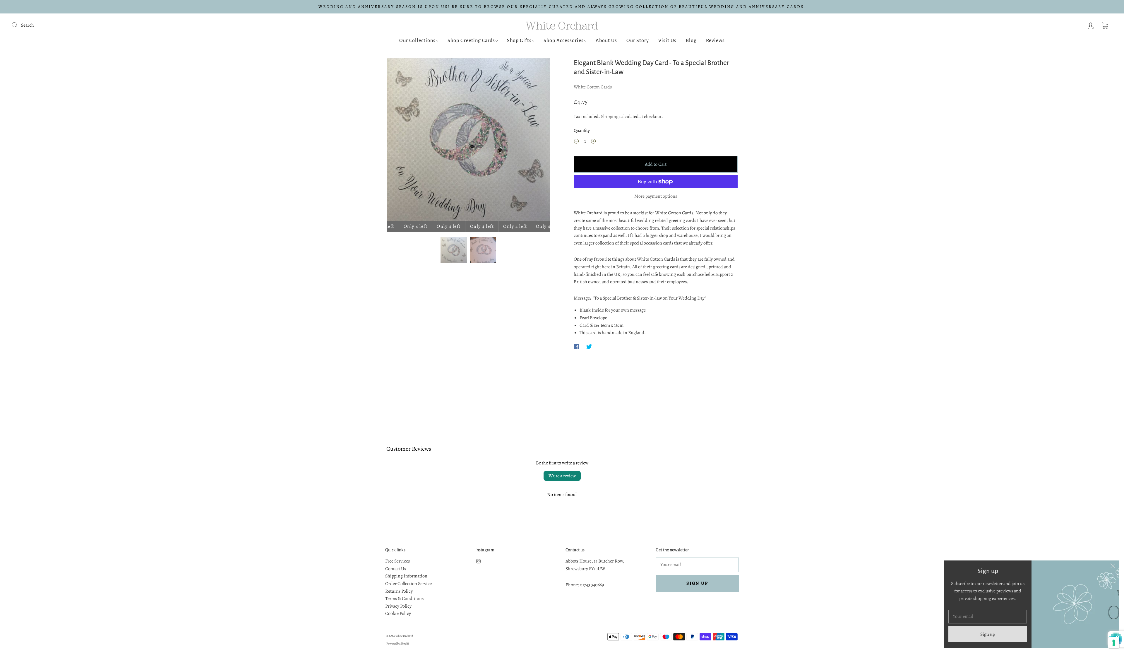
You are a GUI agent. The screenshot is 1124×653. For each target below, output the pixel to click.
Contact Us (395, 568)
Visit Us (667, 40)
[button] (403, 140)
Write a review (562, 476)
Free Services (397, 561)
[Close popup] (1112, 566)
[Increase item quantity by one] (593, 142)
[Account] (1091, 25)
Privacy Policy (398, 606)
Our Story (637, 40)
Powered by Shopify (397, 643)
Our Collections (417, 40)
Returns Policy (399, 591)
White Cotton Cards (593, 87)
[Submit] (18, 24)
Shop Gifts (519, 40)
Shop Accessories (564, 40)
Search (27, 25)
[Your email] (697, 565)
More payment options (655, 196)
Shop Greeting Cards (471, 40)
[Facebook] (576, 346)
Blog (691, 40)
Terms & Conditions (404, 598)
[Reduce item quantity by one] (576, 142)
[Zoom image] (468, 140)
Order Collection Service (408, 583)
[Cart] (1105, 25)
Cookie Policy (398, 613)
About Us (606, 40)
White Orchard (404, 636)
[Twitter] (589, 346)
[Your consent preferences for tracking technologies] (1113, 642)
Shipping (609, 116)
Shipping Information (406, 576)
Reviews (715, 40)
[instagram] (478, 561)
